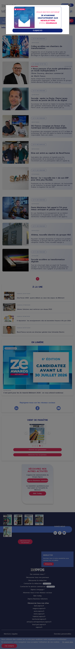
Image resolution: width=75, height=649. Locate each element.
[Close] (69, 5)
